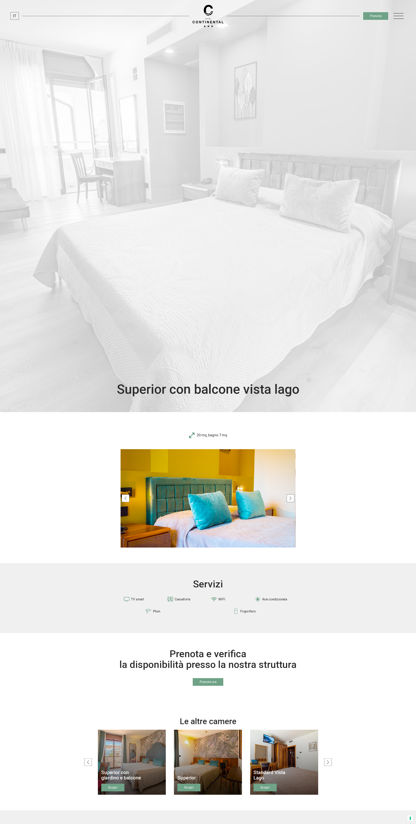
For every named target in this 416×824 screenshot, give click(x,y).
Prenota (375, 16)
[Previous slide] (125, 498)
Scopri (112, 787)
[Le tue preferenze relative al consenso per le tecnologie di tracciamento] (410, 818)
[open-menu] (398, 16)
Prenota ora (208, 682)
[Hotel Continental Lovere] (208, 16)
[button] (15, 16)
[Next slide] (290, 498)
